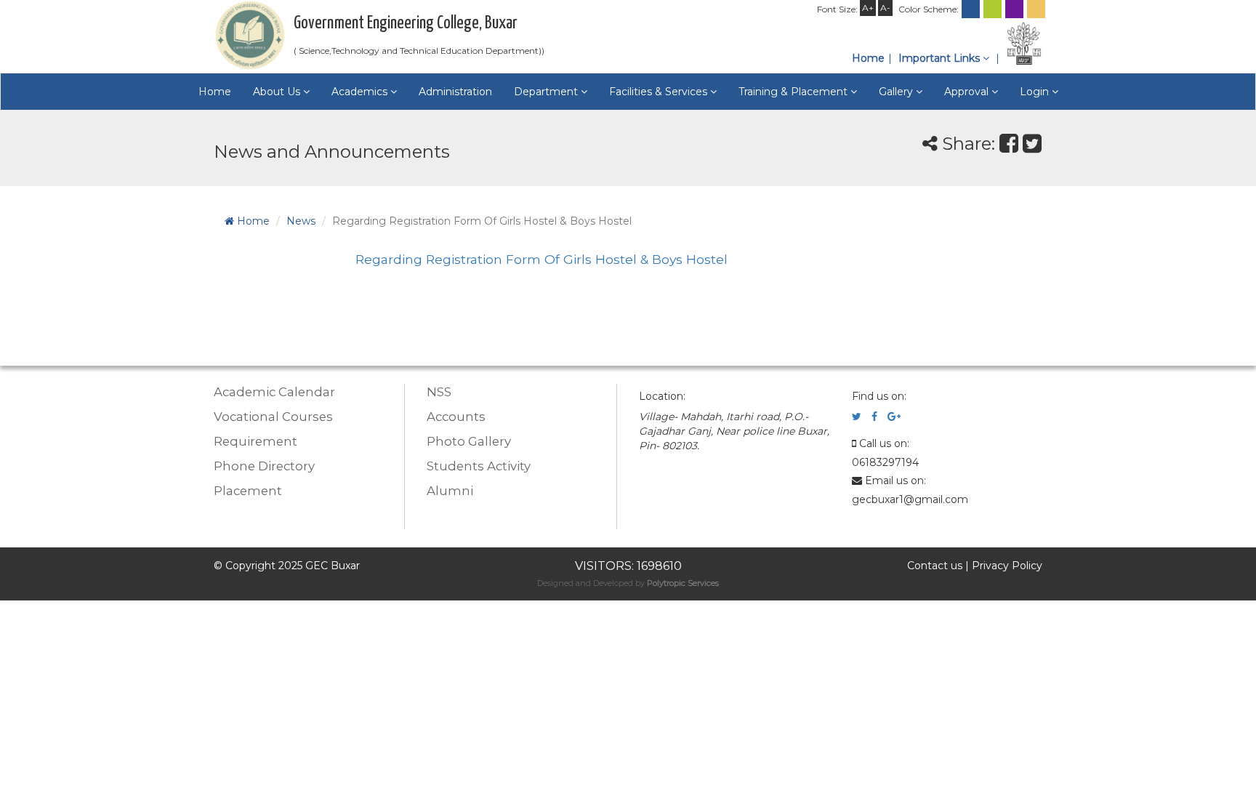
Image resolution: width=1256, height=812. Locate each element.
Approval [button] (967, 91)
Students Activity (479, 466)
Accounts (456, 416)
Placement (248, 490)
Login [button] (1036, 91)
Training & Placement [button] (794, 91)
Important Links (940, 58)
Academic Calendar (274, 392)
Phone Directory (264, 466)
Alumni (450, 490)
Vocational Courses (273, 416)
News (300, 221)
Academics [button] (360, 91)
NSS (439, 392)
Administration (455, 91)
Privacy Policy (1007, 565)
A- (885, 7)
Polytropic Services (683, 583)
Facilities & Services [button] (659, 91)
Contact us (934, 565)
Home (868, 58)
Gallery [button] (897, 91)
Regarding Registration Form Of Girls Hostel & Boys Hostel (541, 259)
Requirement (255, 441)
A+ (868, 7)
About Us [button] (278, 91)
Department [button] (547, 91)
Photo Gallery (469, 441)
